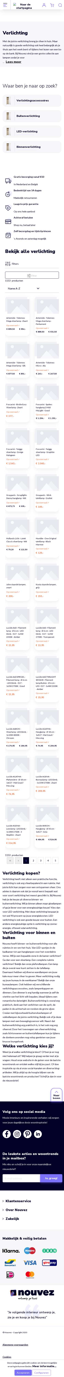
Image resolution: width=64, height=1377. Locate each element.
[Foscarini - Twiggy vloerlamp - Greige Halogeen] (17, 436)
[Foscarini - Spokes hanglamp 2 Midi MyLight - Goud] (47, 392)
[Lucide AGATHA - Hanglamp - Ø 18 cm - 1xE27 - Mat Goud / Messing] (47, 716)
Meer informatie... (44, 1366)
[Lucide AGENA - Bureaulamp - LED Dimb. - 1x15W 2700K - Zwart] (47, 764)
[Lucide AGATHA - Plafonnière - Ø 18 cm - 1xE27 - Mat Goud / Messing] (17, 764)
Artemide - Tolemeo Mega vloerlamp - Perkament (45, 320)
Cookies (7, 1357)
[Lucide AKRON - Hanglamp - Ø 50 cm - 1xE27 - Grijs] (47, 813)
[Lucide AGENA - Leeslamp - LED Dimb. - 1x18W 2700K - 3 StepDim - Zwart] (17, 813)
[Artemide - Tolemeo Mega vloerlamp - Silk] (17, 350)
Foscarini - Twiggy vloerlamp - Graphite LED (45, 451)
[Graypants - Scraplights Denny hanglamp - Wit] (17, 482)
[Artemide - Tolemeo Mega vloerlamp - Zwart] (17, 305)
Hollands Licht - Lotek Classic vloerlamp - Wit (16, 540)
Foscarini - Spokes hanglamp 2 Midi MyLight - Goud (44, 406)
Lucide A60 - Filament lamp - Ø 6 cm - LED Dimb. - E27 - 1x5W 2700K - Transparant (46, 629)
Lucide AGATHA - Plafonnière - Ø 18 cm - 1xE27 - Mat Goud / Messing (16, 778)
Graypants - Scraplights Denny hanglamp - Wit (16, 496)
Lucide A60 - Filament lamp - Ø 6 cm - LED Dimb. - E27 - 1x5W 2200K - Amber (16, 629)
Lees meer (13, 62)
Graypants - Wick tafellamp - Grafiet (44, 496)
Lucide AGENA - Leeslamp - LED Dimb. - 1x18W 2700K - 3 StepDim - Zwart (16, 827)
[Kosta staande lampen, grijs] (47, 571)
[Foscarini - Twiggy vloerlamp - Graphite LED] (47, 436)
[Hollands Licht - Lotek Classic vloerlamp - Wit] (17, 525)
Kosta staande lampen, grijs (46, 586)
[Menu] (5, 5)
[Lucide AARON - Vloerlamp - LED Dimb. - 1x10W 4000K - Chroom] (17, 716)
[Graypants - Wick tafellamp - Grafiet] (47, 482)
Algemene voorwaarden (15, 1344)
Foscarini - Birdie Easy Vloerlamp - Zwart (16, 406)
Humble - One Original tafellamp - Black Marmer (46, 540)
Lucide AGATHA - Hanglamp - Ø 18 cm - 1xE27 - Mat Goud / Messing (45, 731)
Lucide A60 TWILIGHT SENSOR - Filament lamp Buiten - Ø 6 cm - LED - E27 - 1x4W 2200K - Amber (47, 679)
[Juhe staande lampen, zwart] (17, 571)
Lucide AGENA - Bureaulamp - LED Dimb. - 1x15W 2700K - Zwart (47, 778)
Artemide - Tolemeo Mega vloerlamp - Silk (15, 364)
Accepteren (23, 1372)
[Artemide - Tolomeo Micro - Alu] (47, 350)
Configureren (41, 1372)
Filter (34, 275)
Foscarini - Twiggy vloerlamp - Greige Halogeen (14, 451)
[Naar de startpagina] (24, 6)
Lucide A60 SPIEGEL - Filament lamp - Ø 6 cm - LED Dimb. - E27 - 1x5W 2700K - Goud (16, 679)
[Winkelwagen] (52, 5)
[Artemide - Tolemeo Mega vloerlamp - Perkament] (47, 305)
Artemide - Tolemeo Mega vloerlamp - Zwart (17, 319)
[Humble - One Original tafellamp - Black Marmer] (47, 525)
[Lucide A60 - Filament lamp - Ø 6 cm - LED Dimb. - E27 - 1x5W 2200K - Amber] (17, 615)
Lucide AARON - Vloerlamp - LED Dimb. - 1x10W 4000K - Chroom (17, 731)
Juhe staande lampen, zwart (16, 586)
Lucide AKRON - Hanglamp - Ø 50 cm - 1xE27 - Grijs (45, 827)
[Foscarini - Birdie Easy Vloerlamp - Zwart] (17, 392)
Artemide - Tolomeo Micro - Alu (45, 364)
